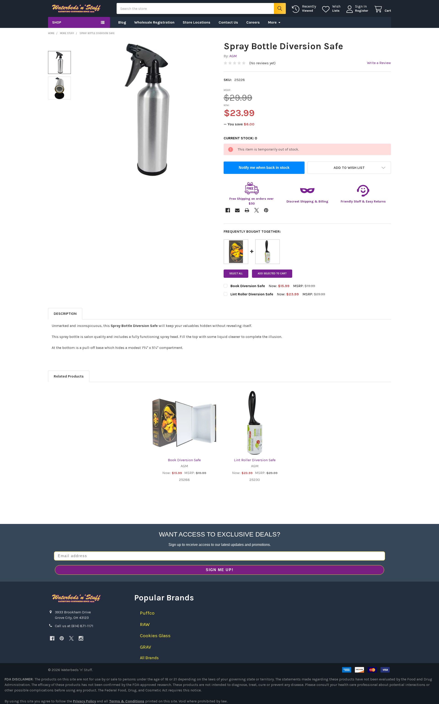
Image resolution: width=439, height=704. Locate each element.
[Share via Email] (237, 210)
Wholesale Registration (154, 22)
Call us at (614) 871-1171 (74, 626)
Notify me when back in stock (264, 168)
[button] (349, 168)
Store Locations (196, 22)
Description (65, 313)
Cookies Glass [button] (155, 635)
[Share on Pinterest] (266, 210)
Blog (122, 22)
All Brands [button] (149, 657)
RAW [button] (145, 624)
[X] (71, 638)
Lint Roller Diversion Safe (255, 460)
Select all (236, 273)
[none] (146, 109)
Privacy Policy (84, 701)
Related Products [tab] (69, 376)
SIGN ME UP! (219, 570)
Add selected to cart (272, 273)
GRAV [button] (145, 647)
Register (361, 11)
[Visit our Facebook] (52, 638)
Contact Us (228, 22)
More (272, 22)
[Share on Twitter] (256, 210)
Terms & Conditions (126, 701)
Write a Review (379, 63)
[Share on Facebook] (228, 210)
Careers (253, 22)
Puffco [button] (147, 613)
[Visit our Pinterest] (62, 638)
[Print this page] (247, 210)
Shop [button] (56, 22)
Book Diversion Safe (184, 460)
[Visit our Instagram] (81, 638)
